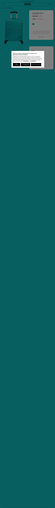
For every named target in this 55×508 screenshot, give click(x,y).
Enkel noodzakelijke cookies (25, 64)
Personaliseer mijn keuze (36, 64)
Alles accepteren (16, 64)
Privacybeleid (25, 61)
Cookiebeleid (33, 61)
